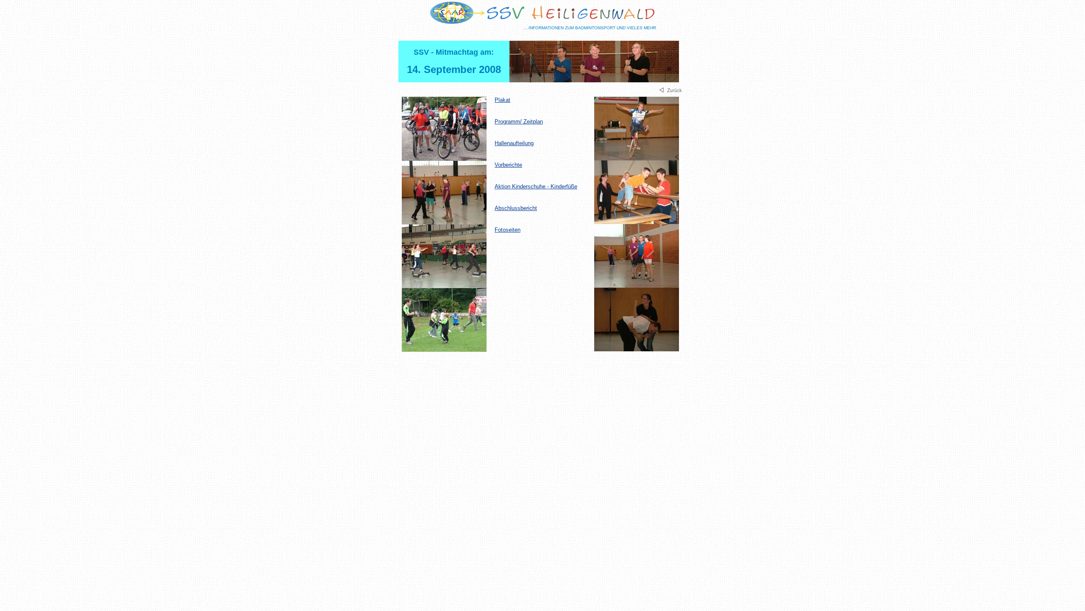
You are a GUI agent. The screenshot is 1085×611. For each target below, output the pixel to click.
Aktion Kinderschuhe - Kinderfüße (536, 186)
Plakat (502, 100)
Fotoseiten (507, 230)
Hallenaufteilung (514, 143)
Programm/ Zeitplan (519, 121)
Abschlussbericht (516, 208)
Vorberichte (508, 165)
